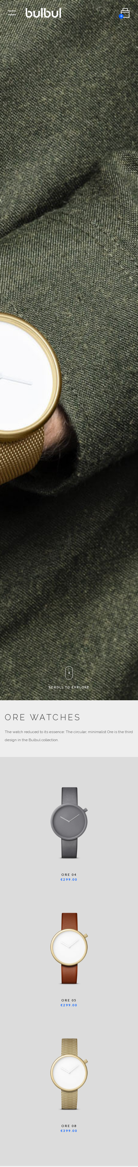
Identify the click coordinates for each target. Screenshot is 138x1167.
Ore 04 (69, 874)
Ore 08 (69, 1126)
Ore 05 (69, 1000)
